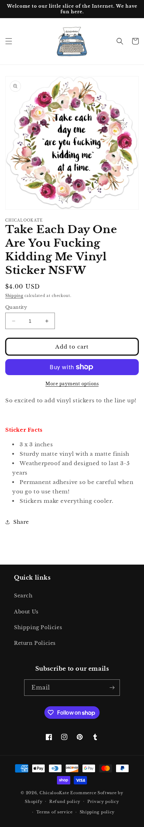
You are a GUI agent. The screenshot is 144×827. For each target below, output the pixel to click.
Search (23, 596)
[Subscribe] (112, 687)
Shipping (14, 295)
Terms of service (54, 812)
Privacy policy (103, 801)
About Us (26, 612)
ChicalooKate (54, 792)
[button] (8, 41)
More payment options (72, 383)
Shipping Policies (38, 627)
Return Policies (35, 643)
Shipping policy (97, 812)
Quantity (16, 307)
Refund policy (64, 801)
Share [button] (21, 522)
